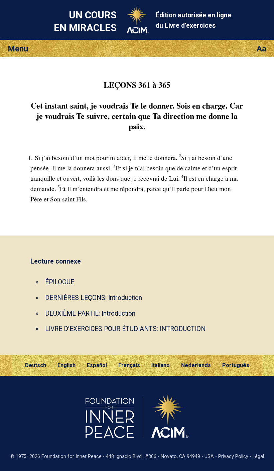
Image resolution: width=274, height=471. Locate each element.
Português (235, 365)
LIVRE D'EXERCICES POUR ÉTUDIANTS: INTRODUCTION (125, 329)
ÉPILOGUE (59, 282)
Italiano (160, 365)
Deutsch (35, 365)
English (66, 365)
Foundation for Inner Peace (71, 456)
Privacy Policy (233, 456)
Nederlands (196, 365)
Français (129, 365)
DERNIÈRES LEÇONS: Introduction (93, 298)
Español (97, 365)
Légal (258, 456)
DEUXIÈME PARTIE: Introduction (90, 313)
